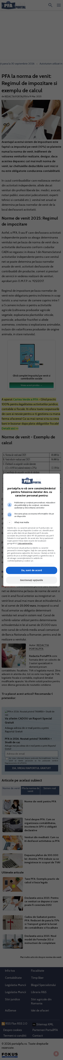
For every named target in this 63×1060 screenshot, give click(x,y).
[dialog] (31, 530)
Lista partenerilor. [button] (25, 543)
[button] (31, 522)
